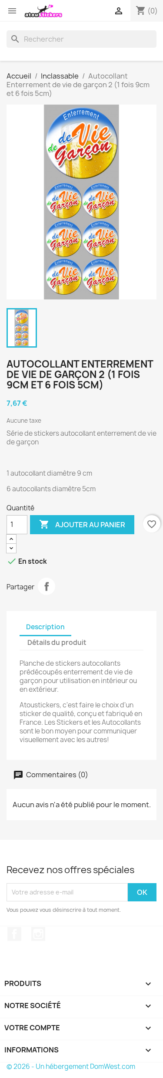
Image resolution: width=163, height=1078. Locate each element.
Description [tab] (45, 626)
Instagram (38, 934)
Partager (46, 586)
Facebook (14, 934)
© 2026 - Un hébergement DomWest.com (71, 1066)
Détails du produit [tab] (56, 642)
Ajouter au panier (82, 524)
